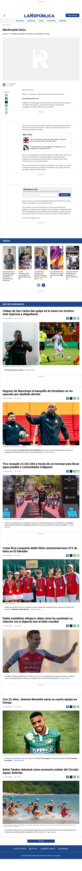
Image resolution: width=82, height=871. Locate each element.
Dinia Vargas (12, 83)
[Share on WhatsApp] (6, 105)
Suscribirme (64, 195)
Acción (8, 25)
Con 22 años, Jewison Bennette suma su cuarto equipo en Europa (40, 701)
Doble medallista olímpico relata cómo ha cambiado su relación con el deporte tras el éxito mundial (38, 620)
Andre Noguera (8, 318)
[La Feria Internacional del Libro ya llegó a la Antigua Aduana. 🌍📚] (25, 257)
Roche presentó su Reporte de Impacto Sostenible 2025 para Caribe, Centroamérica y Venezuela (9, 276)
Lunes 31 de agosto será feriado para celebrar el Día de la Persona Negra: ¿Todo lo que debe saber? (48, 140)
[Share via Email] (6, 109)
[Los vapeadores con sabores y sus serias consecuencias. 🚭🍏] (56, 257)
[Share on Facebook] (6, 98)
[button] (72, 15)
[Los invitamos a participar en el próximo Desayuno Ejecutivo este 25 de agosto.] (41, 257)
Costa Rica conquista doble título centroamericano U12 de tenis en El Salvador (40, 550)
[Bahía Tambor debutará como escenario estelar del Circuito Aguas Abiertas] (41, 802)
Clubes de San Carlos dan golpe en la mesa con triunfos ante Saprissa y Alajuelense (38, 312)
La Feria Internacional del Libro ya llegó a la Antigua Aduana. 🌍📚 (24, 275)
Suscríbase (63, 849)
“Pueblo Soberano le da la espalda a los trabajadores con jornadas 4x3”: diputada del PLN (48, 147)
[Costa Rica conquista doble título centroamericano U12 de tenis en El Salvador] (41, 580)
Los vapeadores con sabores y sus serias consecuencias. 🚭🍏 (56, 274)
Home (4, 25)
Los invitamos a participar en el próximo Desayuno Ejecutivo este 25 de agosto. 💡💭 (40, 275)
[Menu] (5, 15)
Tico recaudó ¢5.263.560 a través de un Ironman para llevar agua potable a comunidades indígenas (41, 465)
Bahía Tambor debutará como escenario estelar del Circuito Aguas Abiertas (40, 771)
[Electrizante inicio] (41, 59)
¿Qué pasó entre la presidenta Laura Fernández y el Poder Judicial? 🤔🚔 (72, 275)
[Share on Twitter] (6, 102)
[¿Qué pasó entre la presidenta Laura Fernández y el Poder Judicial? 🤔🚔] (72, 257)
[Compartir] (6, 112)
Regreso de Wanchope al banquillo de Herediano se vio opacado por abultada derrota (38, 392)
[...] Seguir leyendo (29, 370)
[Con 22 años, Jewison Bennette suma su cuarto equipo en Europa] (41, 732)
